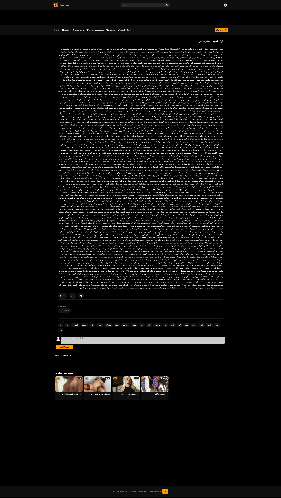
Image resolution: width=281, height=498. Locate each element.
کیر (179, 325)
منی (216, 325)
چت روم (112, 30)
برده (116, 325)
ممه (186, 325)
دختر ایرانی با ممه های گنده (71, 394)
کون (172, 325)
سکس (84, 325)
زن (61, 330)
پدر (67, 325)
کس (201, 325)
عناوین (66, 30)
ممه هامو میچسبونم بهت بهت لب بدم (98, 395)
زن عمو (125, 325)
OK (165, 491)
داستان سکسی (64, 310)
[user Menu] (225, 5)
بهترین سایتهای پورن (96, 30)
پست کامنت (64, 347)
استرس (75, 325)
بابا (61, 325)
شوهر (134, 325)
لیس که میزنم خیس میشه (130, 394)
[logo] (61, 7)
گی (92, 325)
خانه (57, 30)
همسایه (108, 325)
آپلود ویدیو (223, 30)
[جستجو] (167, 5)
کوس (209, 325)
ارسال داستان (125, 30)
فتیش (99, 325)
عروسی (157, 325)
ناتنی (193, 325)
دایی (149, 325)
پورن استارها (79, 30)
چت (141, 325)
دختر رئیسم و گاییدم (160, 394)
